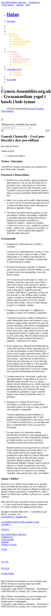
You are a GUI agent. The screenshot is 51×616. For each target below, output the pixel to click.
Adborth (19, 5)
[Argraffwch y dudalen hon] (14, 517)
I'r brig (4, 549)
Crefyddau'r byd (19, 44)
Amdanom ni (34, 2)
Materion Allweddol (21, 41)
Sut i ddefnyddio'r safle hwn (13, 2)
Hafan (13, 14)
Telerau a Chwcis (9, 544)
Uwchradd (12, 51)
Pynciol (15, 36)
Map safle (5, 562)
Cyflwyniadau (7, 5)
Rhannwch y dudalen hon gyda (19, 124)
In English (11, 79)
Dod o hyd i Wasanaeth (18, 28)
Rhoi (28, 5)
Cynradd (13, 34)
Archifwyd (17, 39)
